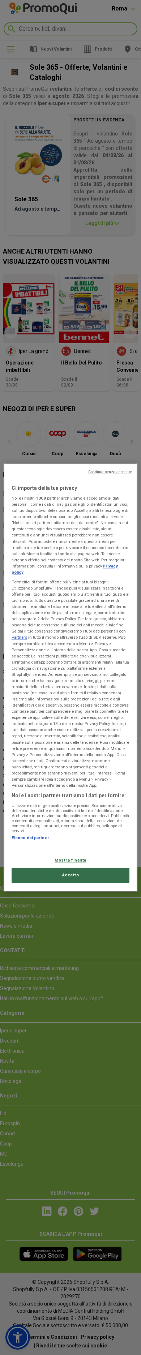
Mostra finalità (70, 860)
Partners (19, 637)
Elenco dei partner (30, 837)
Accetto (70, 874)
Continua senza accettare (110, 472)
